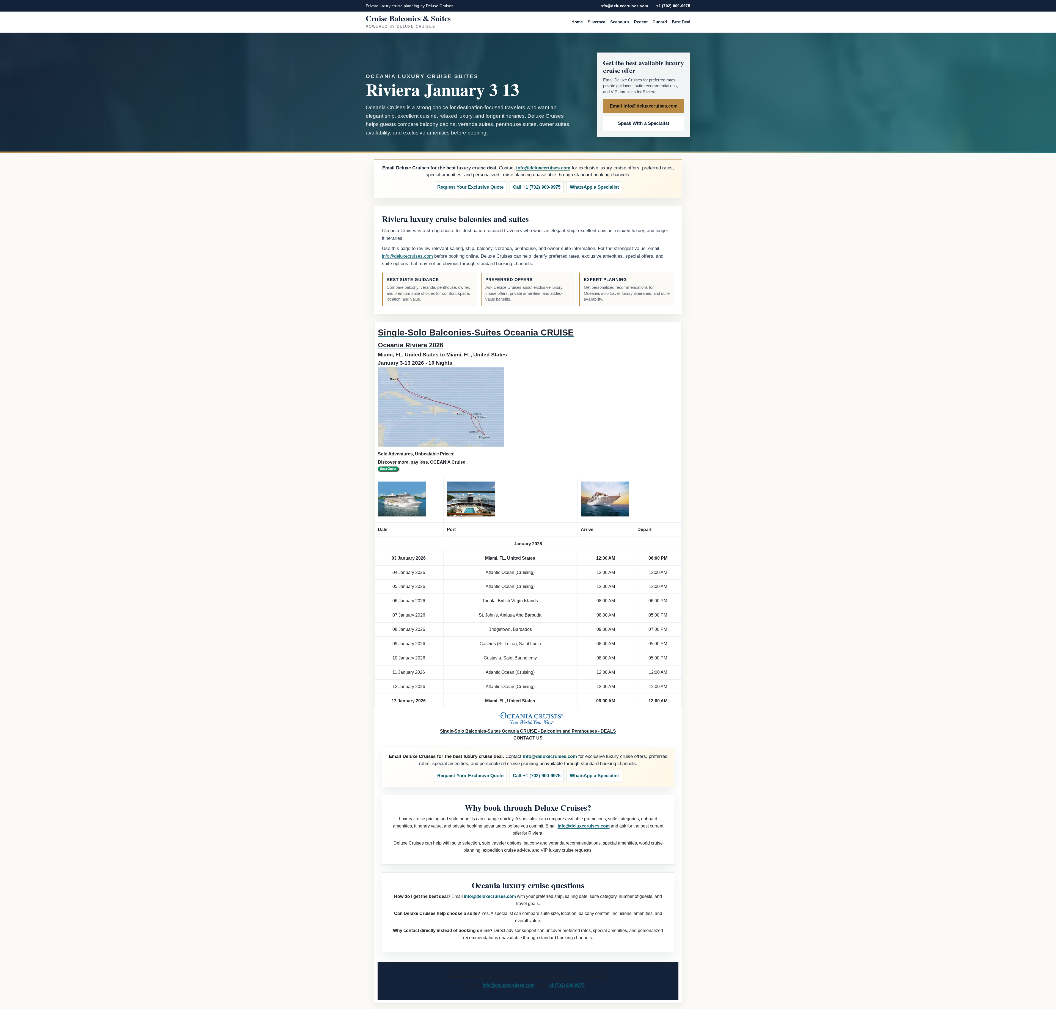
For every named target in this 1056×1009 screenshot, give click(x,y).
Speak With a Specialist (643, 123)
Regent (641, 22)
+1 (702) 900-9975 (673, 6)
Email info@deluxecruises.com (644, 106)
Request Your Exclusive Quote (470, 187)
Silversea (596, 22)
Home (577, 22)
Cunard (660, 22)
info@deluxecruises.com (624, 6)
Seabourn (619, 22)
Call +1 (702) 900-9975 (536, 187)
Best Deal (681, 22)
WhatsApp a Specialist (594, 187)
